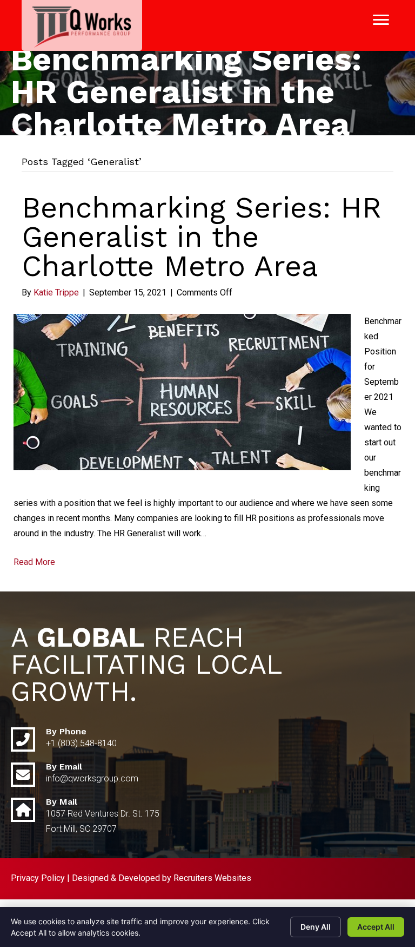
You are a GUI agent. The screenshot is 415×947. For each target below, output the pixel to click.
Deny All (315, 926)
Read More (34, 562)
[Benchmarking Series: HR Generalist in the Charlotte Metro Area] (182, 391)
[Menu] (381, 20)
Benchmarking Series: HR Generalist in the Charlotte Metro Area (201, 236)
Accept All (375, 926)
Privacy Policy (38, 878)
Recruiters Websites (212, 878)
